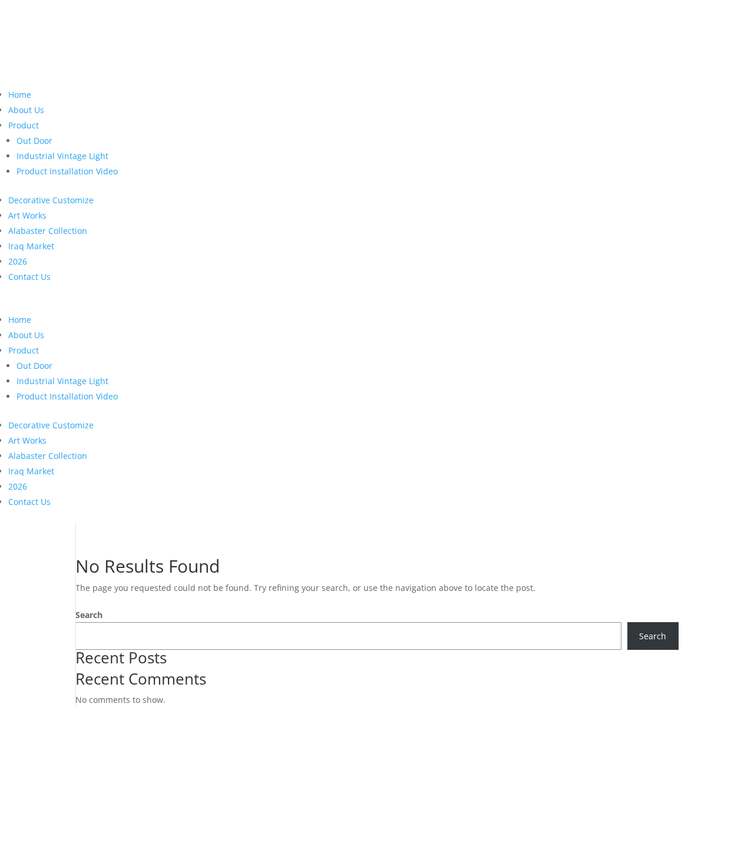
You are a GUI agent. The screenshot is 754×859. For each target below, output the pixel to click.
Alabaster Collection (47, 230)
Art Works (27, 215)
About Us (26, 109)
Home (19, 94)
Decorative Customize (51, 200)
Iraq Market (31, 246)
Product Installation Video (67, 171)
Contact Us (29, 276)
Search (88, 614)
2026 (17, 261)
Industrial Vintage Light (62, 155)
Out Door (34, 140)
